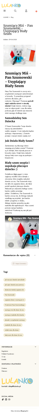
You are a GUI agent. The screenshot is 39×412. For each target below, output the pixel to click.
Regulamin (5, 351)
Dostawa (4, 368)
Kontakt (4, 359)
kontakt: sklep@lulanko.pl (11, 386)
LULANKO (5, 17)
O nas (3, 357)
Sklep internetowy (19, 411)
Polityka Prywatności (8, 354)
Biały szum (17, 174)
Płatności (4, 371)
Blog (12, 17)
